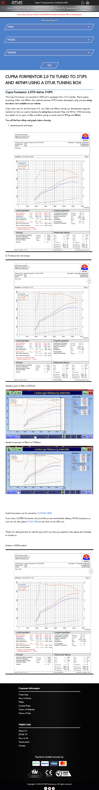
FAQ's (81, 8)
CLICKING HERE (44, 513)
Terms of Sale (25, 713)
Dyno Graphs (48, 8)
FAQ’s (21, 702)
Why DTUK (19, 8)
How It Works (25, 698)
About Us (36, 8)
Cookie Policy (25, 705)
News (28, 8)
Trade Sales (23, 694)
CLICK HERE (33, 521)
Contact (88, 8)
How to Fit (60, 8)
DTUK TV (23, 734)
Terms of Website (26, 709)
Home (10, 8)
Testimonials (71, 8)
